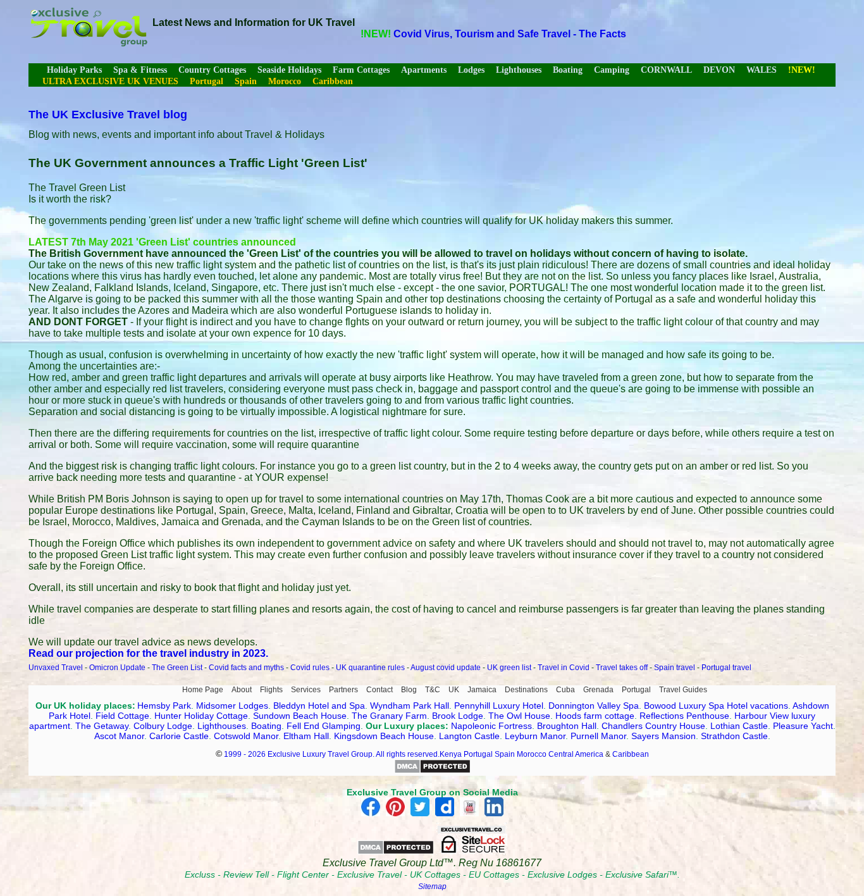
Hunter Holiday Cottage (201, 716)
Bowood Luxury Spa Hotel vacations (716, 705)
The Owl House (519, 716)
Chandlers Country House (653, 726)
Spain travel (674, 667)
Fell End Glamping (324, 726)
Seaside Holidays (289, 70)
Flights (271, 689)
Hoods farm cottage (594, 716)
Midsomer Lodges (232, 705)
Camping (611, 70)
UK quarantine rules (370, 667)
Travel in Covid (563, 667)
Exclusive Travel (369, 874)
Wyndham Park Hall (409, 705)
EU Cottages (494, 874)
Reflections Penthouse (684, 716)
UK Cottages (435, 874)
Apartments (424, 70)
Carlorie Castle (179, 736)
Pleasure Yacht (803, 726)
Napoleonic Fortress (491, 726)
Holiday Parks (74, 70)
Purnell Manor (598, 736)
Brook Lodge (457, 716)
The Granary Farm (389, 716)
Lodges (471, 70)
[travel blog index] (88, 43)
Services (306, 689)
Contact (379, 689)
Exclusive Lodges (562, 874)
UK (453, 689)
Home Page (202, 689)
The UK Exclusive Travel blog (107, 114)
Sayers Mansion (663, 736)
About (241, 689)
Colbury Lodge (162, 726)
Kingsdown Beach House (384, 736)
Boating (568, 70)
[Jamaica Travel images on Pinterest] (395, 812)
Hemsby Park (164, 705)
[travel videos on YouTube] (469, 812)
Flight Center (303, 874)
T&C (432, 689)
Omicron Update (117, 667)
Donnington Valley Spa (593, 705)
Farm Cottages (361, 70)
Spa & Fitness (140, 70)
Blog (409, 689)
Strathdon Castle (734, 736)
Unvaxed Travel (55, 667)
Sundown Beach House (300, 716)
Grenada (598, 689)
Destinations (526, 689)
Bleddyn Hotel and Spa (319, 705)
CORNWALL (666, 70)
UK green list (509, 667)
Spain (505, 754)
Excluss (200, 874)
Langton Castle (469, 736)
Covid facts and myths (246, 667)
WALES (761, 70)
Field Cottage (122, 716)
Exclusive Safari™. (642, 874)
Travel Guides (683, 689)
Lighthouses (518, 70)
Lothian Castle (739, 726)
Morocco (531, 754)
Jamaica (482, 689)
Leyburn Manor (535, 736)
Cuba (565, 689)
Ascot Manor (119, 736)
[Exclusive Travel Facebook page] (370, 812)
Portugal (636, 689)
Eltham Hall (306, 736)
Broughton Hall (566, 726)
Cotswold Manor (246, 736)
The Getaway (101, 726)
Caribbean (630, 754)
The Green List (177, 667)
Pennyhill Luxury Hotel (498, 705)
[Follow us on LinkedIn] (493, 812)
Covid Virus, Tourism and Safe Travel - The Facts (509, 33)
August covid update (445, 667)
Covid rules (310, 667)
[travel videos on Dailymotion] (444, 812)
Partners (343, 689)
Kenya (451, 754)
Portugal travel (726, 667)
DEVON (719, 70)
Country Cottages (212, 70)
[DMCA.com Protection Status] (432, 771)
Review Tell (246, 874)
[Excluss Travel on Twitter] (419, 812)
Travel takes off (622, 667)
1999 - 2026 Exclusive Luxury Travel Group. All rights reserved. (332, 754)
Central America (575, 754)
